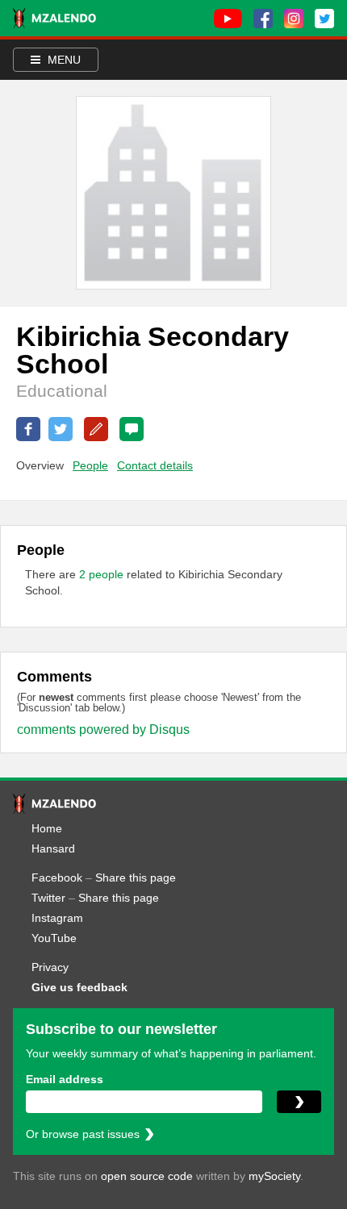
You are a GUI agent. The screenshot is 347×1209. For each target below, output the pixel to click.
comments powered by (103, 729)
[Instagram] (293, 18)
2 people (103, 574)
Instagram (57, 917)
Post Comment (131, 429)
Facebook (56, 877)
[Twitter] (324, 18)
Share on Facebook (28, 429)
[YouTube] (228, 18)
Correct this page (96, 429)
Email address (64, 1079)
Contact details (155, 465)
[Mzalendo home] (54, 18)
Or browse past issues (83, 1134)
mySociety (274, 1175)
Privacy (50, 967)
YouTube (54, 938)
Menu (62, 59)
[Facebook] (263, 18)
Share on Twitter (60, 429)
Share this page (135, 877)
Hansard (53, 848)
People (90, 465)
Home (46, 828)
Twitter (48, 897)
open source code (147, 1175)
